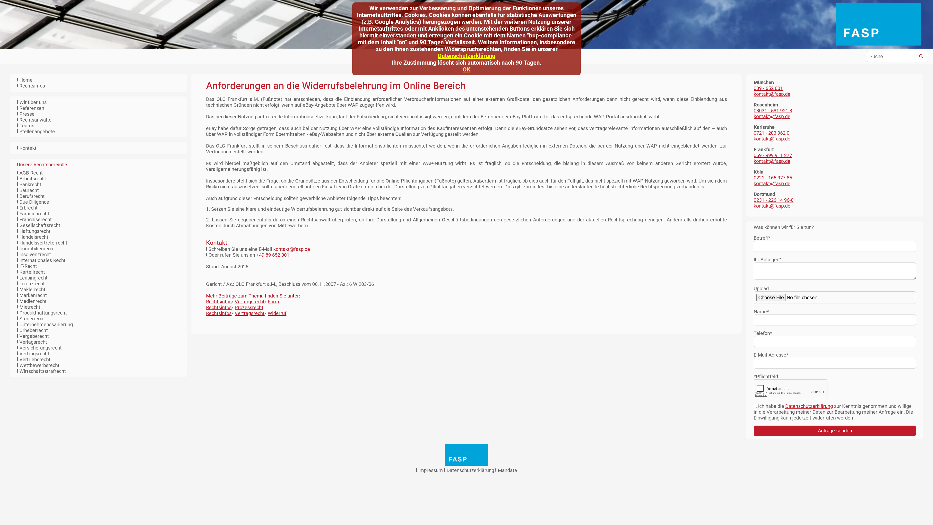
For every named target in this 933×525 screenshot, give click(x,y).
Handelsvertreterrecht (43, 243)
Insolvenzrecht (35, 254)
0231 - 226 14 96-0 (774, 200)
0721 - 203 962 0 (771, 133)
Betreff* (762, 238)
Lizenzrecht (32, 284)
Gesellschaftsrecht (39, 225)
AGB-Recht (31, 173)
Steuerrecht (32, 319)
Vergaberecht (34, 336)
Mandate (507, 470)
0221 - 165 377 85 (773, 178)
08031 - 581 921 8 (773, 111)
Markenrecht (33, 295)
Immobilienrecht (37, 249)
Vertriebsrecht (35, 359)
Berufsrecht (32, 196)
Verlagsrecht (33, 342)
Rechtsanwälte (35, 120)
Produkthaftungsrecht (43, 313)
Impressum (430, 470)
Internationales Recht (42, 260)
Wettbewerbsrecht (39, 365)
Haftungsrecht (35, 231)
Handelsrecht (33, 237)
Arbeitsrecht (32, 179)
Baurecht (29, 190)
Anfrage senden (835, 430)
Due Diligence (34, 202)
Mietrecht (29, 307)
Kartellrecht (32, 272)
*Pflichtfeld (766, 376)
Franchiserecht (35, 219)
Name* (761, 312)
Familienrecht (34, 214)
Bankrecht (30, 184)
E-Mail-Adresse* (771, 355)
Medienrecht (33, 301)
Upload (761, 288)
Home (26, 80)
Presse (27, 114)
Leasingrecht (33, 278)
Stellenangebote (37, 131)
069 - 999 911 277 (773, 155)
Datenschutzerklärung (466, 55)
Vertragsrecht (34, 354)
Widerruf (277, 313)
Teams (26, 126)
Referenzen (31, 108)
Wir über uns (33, 102)
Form (273, 302)
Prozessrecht (249, 307)
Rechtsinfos (32, 86)
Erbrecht (28, 208)
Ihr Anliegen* (768, 259)
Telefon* (763, 333)
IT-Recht (28, 266)
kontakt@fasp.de (291, 249)
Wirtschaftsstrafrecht (42, 371)
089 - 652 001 (768, 88)
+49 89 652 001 (272, 255)
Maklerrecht (32, 289)
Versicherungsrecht (40, 348)
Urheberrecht (33, 330)
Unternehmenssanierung (46, 324)
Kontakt (27, 148)
